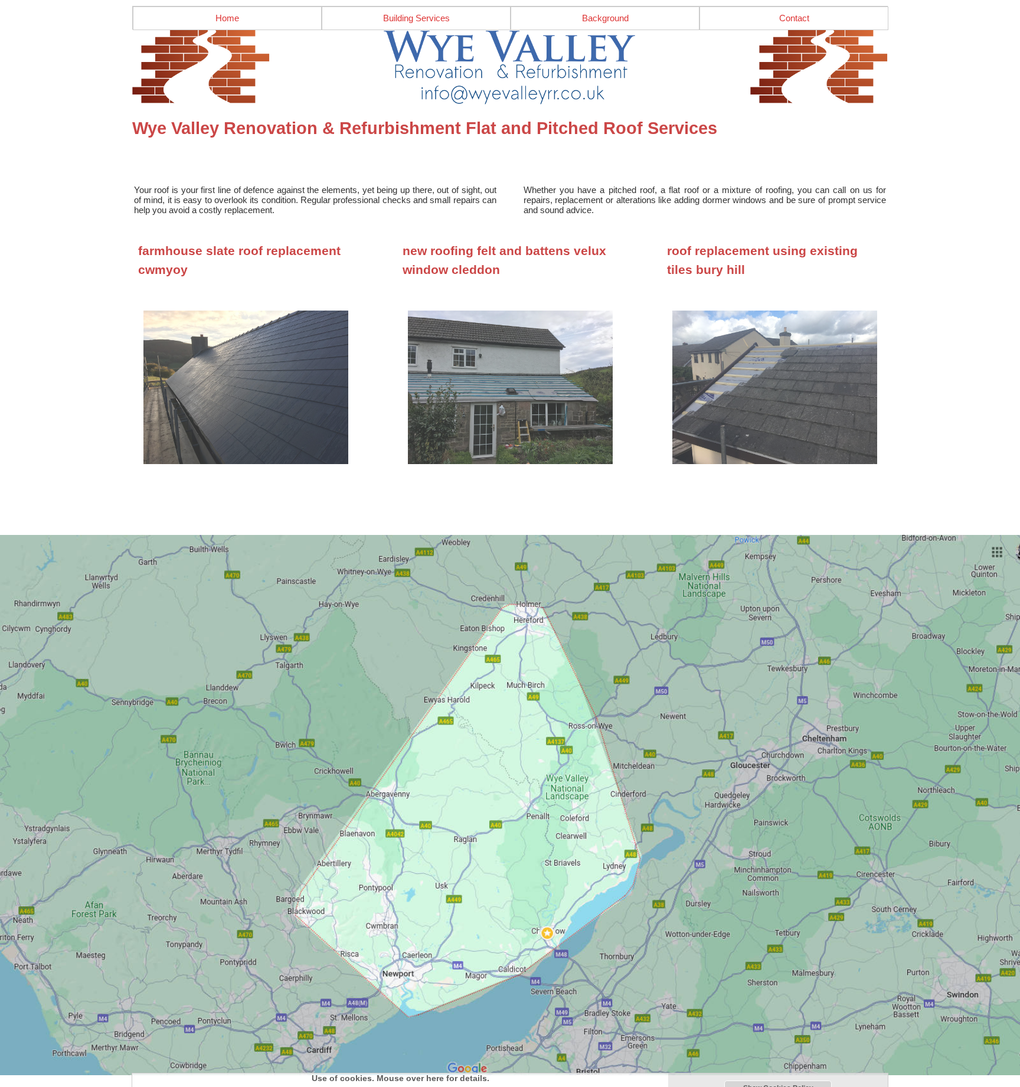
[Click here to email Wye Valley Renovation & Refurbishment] (510, 67)
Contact (794, 18)
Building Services (416, 18)
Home (227, 18)
